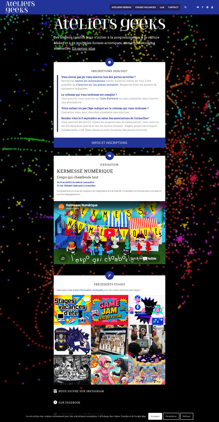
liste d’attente (109, 98)
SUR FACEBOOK (69, 402)
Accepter (155, 416)
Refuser (186, 416)
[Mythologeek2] (147, 340)
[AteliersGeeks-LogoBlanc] (20, 7)
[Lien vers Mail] (197, 7)
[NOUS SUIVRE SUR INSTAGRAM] (55, 391)
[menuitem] (121, 7)
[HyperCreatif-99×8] (147, 370)
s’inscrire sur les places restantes (97, 84)
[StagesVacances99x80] (72, 310)
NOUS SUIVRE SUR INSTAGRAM (81, 391)
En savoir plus (83, 48)
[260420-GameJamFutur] (109, 310)
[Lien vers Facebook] (202, 7)
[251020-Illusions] (72, 340)
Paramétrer (171, 416)
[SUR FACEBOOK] (55, 402)
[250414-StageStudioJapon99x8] (109, 370)
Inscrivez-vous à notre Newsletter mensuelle (80, 290)
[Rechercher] (185, 7)
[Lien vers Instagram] (207, 7)
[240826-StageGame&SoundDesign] (147, 310)
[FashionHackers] (109, 340)
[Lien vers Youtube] (212, 7)
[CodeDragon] (72, 370)
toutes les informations (90, 80)
